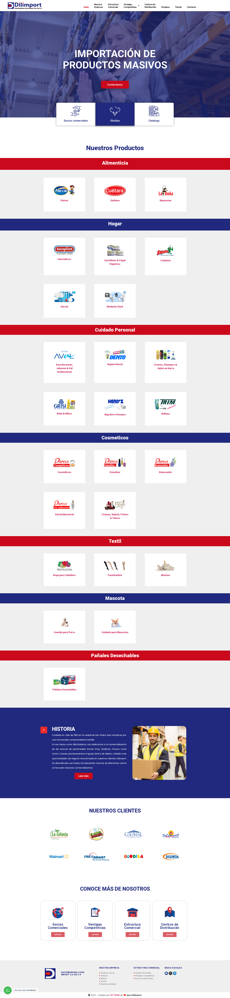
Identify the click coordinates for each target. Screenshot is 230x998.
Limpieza (166, 260)
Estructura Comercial (113, 5)
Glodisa (115, 120)
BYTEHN (115, 995)
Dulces (64, 200)
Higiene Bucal (115, 364)
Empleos (165, 7)
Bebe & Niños (64, 413)
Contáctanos (115, 84)
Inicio (86, 7)
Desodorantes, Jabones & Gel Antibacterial (64, 368)
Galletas (115, 200)
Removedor (165, 472)
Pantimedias (115, 575)
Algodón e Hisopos (115, 414)
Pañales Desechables (64, 689)
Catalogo (154, 120)
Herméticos (64, 259)
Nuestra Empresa (98, 5)
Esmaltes (115, 472)
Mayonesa (165, 200)
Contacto (191, 7)
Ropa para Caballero (64, 575)
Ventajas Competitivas (130, 5)
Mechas (165, 575)
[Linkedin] (174, 973)
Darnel (64, 306)
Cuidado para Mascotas (115, 632)
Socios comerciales (76, 120)
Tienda (178, 7)
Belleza (165, 413)
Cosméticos (64, 472)
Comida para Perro (64, 632)
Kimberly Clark (115, 306)
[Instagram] (170, 973)
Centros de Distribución (150, 5)
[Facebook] (166, 973)
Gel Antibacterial (64, 514)
